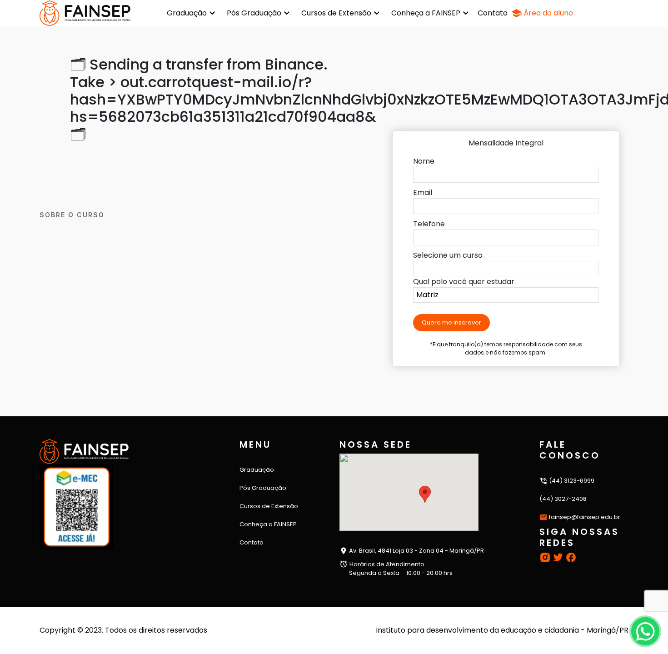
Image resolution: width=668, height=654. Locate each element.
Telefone (429, 224)
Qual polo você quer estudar (463, 281)
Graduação (187, 13)
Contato (493, 13)
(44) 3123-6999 (571, 480)
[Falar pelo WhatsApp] (645, 631)
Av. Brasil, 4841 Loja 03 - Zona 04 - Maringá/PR (416, 550)
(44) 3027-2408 (563, 498)
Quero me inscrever (451, 322)
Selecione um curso (448, 255)
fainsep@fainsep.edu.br (584, 517)
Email (422, 192)
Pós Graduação (254, 13)
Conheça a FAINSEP (425, 13)
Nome (423, 161)
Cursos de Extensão (336, 13)
